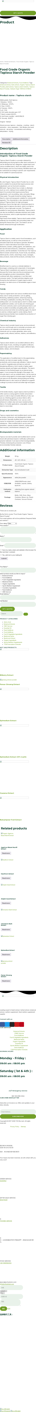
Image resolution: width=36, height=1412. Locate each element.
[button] (18, 15)
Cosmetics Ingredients (9, 588)
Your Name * (4, 567)
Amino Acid (7, 622)
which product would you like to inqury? (12, 573)
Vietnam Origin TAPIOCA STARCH (20, 89)
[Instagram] (12, 1024)
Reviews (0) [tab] (6, 142)
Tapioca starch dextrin (21, 87)
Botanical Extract (7, 575)
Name (2, 536)
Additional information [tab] (20, 139)
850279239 (3, 1200)
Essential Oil (7, 628)
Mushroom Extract (9, 638)
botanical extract (5, 85)
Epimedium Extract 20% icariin (13, 757)
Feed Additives (7, 590)
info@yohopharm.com (7, 1284)
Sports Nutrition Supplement (11, 586)
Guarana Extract (7, 793)
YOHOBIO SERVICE (6, 1221)
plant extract (10, 87)
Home (1, 61)
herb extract (15, 85)
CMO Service (6, 592)
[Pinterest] (21, 1024)
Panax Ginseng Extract (10, 684)
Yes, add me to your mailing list (12, 555)
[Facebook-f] (2, 1024)
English (7, 1409)
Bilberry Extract (6, 675)
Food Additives (24, 83)
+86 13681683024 (5, 1263)
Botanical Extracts (10, 61)
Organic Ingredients (8, 584)
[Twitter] (7, 1024)
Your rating (4, 523)
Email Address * (5, 594)
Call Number (4, 601)
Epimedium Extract (8, 721)
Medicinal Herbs (7, 582)
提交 (3, 1308)
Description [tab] (6, 139)
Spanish (8, 1411)
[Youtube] (16, 1024)
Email (2, 545)
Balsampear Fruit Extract (11, 820)
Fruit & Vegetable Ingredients (11, 580)
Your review (4, 525)
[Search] (25, 614)
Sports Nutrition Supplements (13, 642)
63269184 (3, 1181)
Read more (6, 853)
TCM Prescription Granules (12, 644)
